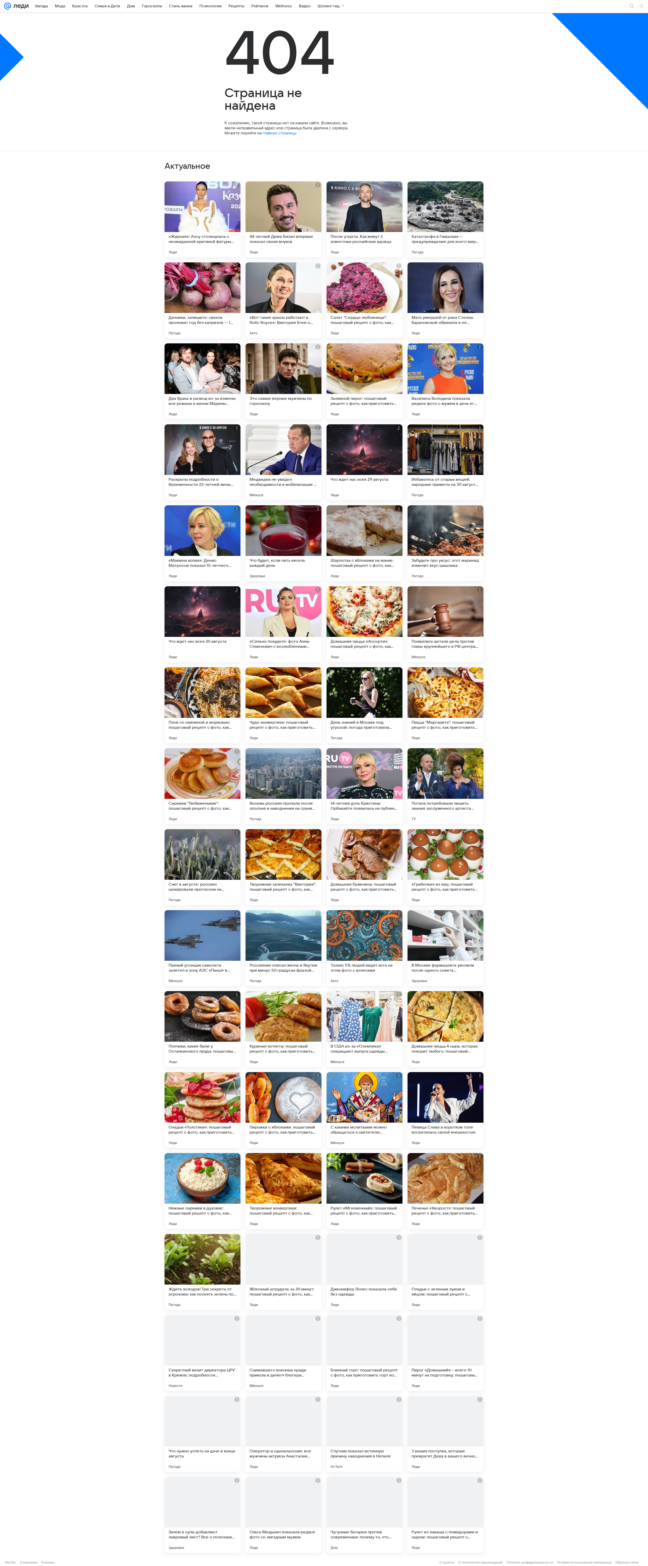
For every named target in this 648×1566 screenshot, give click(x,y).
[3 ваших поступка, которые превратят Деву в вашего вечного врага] (445, 1434)
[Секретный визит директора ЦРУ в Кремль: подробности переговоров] (202, 1353)
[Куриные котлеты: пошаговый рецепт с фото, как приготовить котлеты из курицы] (283, 1029)
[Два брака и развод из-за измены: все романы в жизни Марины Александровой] (202, 381)
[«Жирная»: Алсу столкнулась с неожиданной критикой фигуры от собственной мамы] (202, 219)
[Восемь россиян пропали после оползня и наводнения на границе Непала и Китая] (283, 786)
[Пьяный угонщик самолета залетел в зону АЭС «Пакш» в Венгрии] (202, 948)
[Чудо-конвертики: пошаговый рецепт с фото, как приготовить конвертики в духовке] (283, 705)
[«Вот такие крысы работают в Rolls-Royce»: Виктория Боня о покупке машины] (283, 300)
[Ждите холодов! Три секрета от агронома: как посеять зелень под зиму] (202, 1272)
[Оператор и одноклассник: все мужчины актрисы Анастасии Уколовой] (283, 1434)
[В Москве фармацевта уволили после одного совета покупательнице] (445, 948)
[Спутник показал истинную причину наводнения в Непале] (364, 1434)
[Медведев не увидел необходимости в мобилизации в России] (283, 462)
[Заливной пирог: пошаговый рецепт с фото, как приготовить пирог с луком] (364, 381)
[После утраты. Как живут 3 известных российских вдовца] (364, 219)
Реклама (47, 1562)
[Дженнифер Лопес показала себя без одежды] (364, 1272)
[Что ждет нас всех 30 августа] (202, 624)
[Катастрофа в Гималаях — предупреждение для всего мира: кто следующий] (445, 219)
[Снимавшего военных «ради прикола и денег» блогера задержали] (283, 1353)
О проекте (446, 1562)
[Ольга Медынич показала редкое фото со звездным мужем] (283, 1515)
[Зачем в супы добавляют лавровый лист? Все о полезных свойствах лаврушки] (202, 1515)
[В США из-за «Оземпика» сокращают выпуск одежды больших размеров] (364, 1029)
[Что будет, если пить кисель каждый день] (283, 543)
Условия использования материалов (584, 1562)
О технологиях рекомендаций (480, 1562)
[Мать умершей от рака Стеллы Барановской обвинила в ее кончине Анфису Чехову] (445, 300)
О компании (28, 1562)
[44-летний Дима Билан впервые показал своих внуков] (283, 219)
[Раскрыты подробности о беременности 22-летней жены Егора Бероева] (202, 462)
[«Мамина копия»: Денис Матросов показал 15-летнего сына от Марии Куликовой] (202, 543)
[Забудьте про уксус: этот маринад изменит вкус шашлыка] (445, 543)
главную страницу (279, 133)
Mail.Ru (10, 1562)
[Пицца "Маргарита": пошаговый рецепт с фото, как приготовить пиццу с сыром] (445, 705)
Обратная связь (627, 1562)
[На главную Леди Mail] (20, 6)
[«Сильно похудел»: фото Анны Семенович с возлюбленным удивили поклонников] (283, 624)
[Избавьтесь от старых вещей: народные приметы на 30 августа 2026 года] (445, 462)
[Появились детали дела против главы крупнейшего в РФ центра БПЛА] (445, 624)
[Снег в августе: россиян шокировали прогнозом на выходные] (202, 867)
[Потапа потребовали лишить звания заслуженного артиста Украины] (445, 786)
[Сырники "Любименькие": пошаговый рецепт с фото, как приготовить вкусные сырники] (202, 786)
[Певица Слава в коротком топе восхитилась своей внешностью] (445, 1110)
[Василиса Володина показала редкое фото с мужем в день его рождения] (445, 381)
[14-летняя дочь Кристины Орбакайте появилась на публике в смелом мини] (364, 786)
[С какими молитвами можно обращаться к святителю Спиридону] (364, 1110)
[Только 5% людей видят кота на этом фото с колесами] (364, 948)
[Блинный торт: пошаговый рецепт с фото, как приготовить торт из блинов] (364, 1353)
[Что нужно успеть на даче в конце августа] (202, 1434)
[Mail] (7, 6)
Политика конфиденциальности (530, 1562)
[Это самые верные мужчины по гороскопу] (283, 381)
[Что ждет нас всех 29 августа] (364, 462)
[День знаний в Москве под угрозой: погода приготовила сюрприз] (364, 705)
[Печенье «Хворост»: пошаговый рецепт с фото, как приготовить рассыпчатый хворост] (445, 1191)
